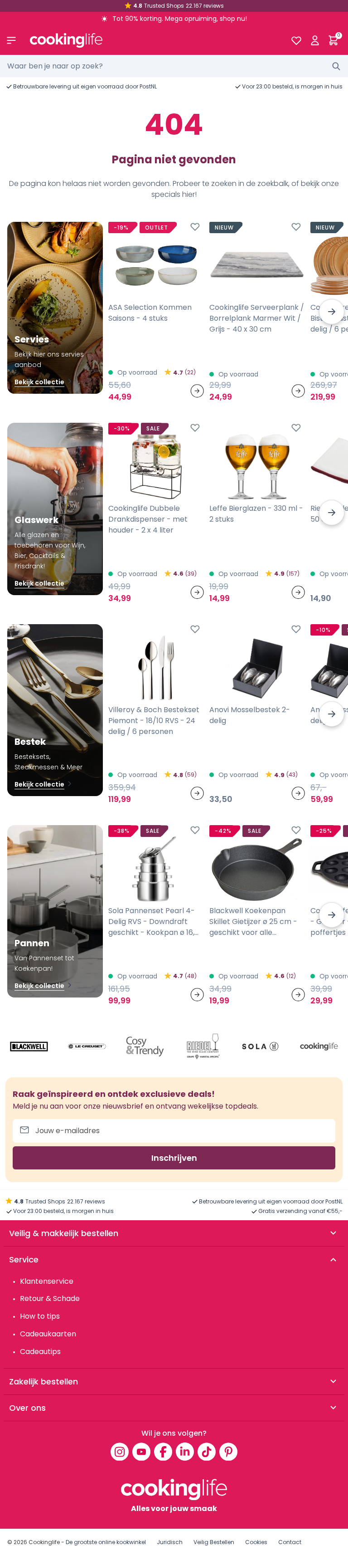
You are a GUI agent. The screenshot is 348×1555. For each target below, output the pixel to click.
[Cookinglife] (153, 40)
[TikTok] (207, 1452)
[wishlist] (296, 40)
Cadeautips (40, 1351)
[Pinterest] (228, 1452)
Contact (289, 1542)
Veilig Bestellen (213, 1542)
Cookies (256, 1542)
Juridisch (170, 1542)
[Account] (314, 40)
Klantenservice (46, 1281)
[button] (331, 311)
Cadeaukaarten (48, 1334)
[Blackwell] (29, 1046)
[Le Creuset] (87, 1046)
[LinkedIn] (185, 1452)
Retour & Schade (50, 1298)
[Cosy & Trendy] (145, 1046)
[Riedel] (203, 1046)
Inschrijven (174, 1158)
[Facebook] (163, 1452)
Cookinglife (44, 1542)
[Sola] (261, 1046)
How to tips (40, 1316)
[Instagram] (120, 1452)
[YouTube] (141, 1452)
